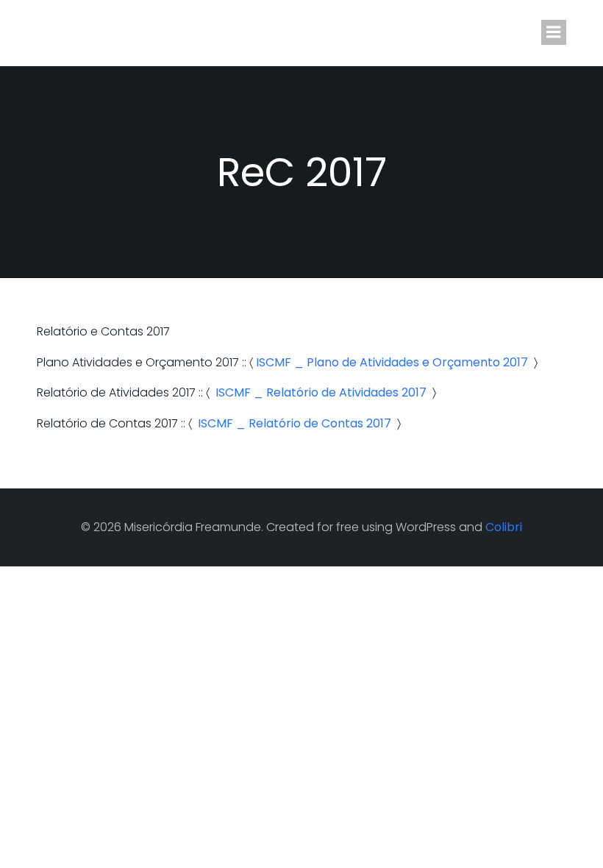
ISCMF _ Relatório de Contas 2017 (294, 423)
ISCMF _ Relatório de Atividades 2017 (321, 392)
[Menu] (553, 32)
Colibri (503, 527)
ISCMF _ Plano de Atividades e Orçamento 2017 (392, 362)
